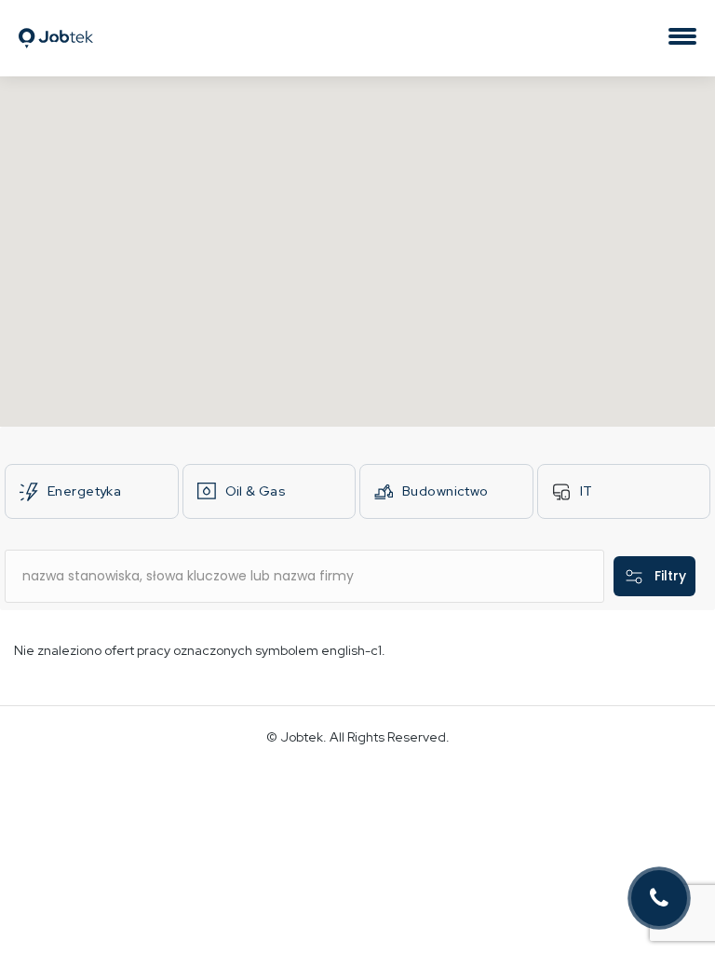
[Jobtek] (56, 21)
